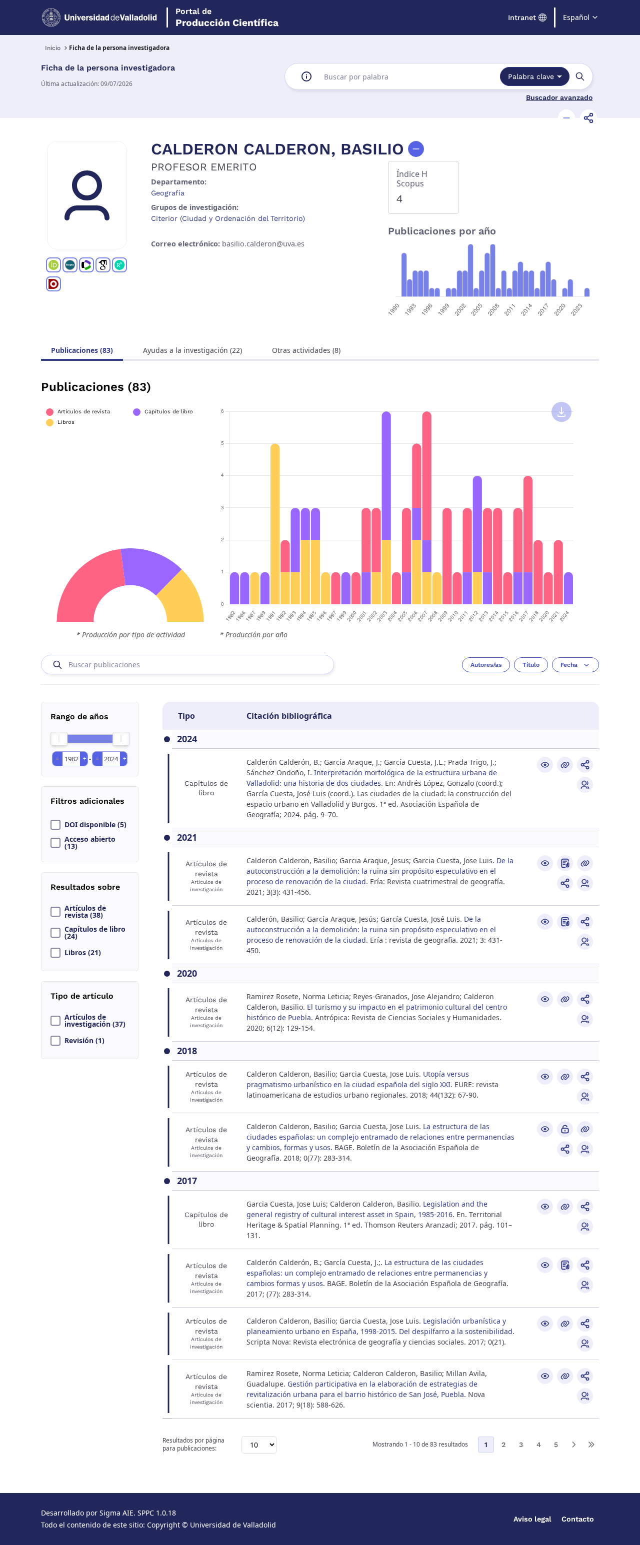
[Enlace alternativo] (565, 765)
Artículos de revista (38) (85, 912)
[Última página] (591, 1445)
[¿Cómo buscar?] (306, 76)
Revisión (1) (84, 1040)
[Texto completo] (565, 1129)
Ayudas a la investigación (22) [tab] (192, 350)
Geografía (167, 193)
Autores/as (486, 664)
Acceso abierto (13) (90, 843)
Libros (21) (82, 952)
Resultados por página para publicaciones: (193, 1445)
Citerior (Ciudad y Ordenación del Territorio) (228, 218)
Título (531, 664)
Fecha (569, 664)
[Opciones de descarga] (562, 412)
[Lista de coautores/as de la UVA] (585, 785)
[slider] (59, 739)
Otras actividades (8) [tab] (306, 350)
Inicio (52, 47)
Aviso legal (533, 1519)
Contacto (578, 1519)
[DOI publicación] (565, 863)
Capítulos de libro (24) (95, 933)
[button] (567, 118)
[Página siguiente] (574, 1445)
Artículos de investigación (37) (95, 1021)
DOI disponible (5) (95, 824)
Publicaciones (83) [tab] (82, 350)
